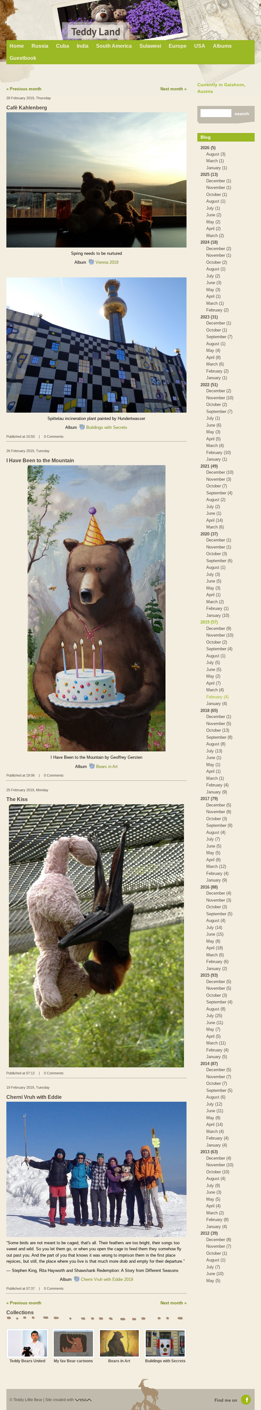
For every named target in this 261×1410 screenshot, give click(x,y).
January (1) (216, 167)
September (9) (219, 825)
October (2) (216, 262)
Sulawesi (150, 46)
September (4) (219, 493)
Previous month (25, 89)
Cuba (62, 46)
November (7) (218, 1076)
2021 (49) (209, 466)
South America (114, 46)
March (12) (216, 866)
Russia (40, 46)
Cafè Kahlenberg (26, 107)
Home (17, 46)
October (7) (216, 486)
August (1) (215, 201)
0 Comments (54, 436)
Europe (178, 46)
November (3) (218, 479)
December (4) (218, 893)
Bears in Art (107, 766)
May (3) (213, 289)
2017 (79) (209, 798)
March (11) (216, 1043)
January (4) (216, 703)
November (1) (218, 187)
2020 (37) (209, 534)
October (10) (217, 1171)
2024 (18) (209, 242)
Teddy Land (95, 31)
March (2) (215, 235)
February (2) (217, 310)
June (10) (214, 1273)
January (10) (217, 615)
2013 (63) (209, 1151)
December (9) (218, 628)
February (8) (217, 1219)
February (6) (217, 961)
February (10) (218, 452)
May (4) (213, 350)
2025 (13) (209, 174)
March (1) (215, 160)
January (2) (216, 968)
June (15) (214, 934)
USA (199, 46)
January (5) (216, 1056)
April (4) (213, 1206)
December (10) (219, 472)
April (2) (213, 228)
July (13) (214, 751)
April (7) (213, 683)
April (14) (214, 520)
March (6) (215, 364)
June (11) (214, 1022)
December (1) (218, 180)
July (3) (213, 574)
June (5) (213, 581)
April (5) (213, 438)
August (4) (215, 832)
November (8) (218, 811)
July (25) (214, 1015)
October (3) (216, 553)
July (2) (213, 276)
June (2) (213, 215)
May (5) (213, 852)
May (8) (213, 941)
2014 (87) (209, 1063)
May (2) (213, 222)
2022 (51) (209, 384)
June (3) (213, 282)
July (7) (213, 839)
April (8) (213, 357)
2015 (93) (209, 975)
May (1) (213, 764)
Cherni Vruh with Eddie (34, 1097)
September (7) (219, 336)
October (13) (217, 730)
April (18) (214, 948)
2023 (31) (209, 317)
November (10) (219, 397)
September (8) (219, 737)
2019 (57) (209, 622)
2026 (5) (208, 147)
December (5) (218, 805)
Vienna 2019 (106, 262)
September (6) (219, 560)
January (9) (216, 792)
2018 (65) (209, 710)
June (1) (213, 513)
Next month (171, 89)
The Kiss (17, 799)
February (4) (217, 697)
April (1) (213, 296)
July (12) (214, 1104)
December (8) (218, 1239)
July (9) (213, 1185)
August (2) (215, 499)
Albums (222, 46)
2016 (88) (209, 887)
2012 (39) (209, 1233)
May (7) (213, 1029)
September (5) (219, 913)
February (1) (217, 608)
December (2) (218, 248)
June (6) (213, 425)
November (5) (218, 723)
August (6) (215, 1097)
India (82, 46)
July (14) (214, 927)
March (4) (215, 445)
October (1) (216, 194)
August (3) (215, 154)
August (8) (215, 744)
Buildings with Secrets (106, 427)
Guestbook (23, 58)
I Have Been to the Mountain (40, 460)
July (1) (213, 208)
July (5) (213, 662)
